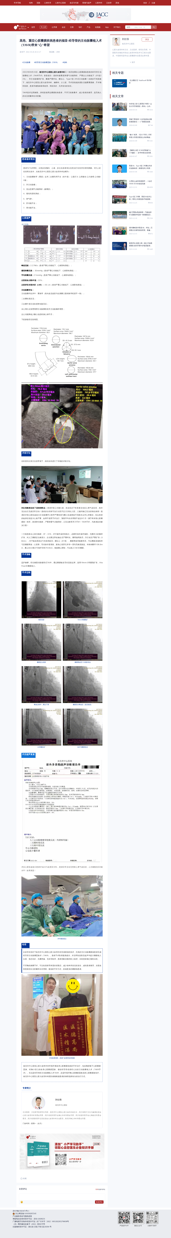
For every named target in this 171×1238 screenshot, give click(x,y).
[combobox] (129, 27)
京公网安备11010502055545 (25, 1213)
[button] (83, 18)
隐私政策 (28, 1216)
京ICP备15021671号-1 (21, 1211)
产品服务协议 (18, 1216)
